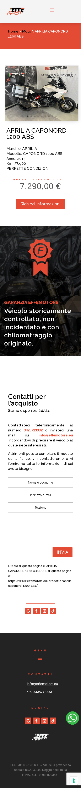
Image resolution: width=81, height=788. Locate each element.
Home (13, 31)
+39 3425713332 (39, 692)
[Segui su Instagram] (44, 611)
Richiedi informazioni (40, 203)
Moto (26, 31)
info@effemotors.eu (56, 435)
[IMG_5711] (41, 119)
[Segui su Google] (28, 611)
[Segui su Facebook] (36, 611)
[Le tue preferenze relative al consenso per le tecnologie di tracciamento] (74, 781)
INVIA (62, 552)
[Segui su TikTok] (53, 611)
